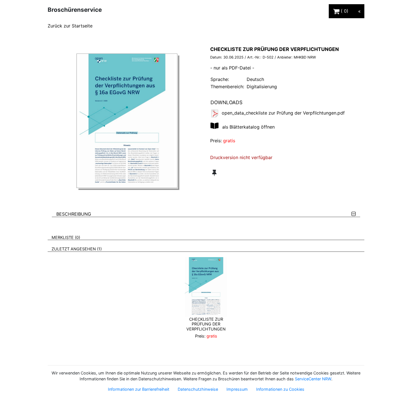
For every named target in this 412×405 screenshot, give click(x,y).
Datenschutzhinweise (198, 389)
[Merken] (214, 172)
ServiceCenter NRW (313, 378)
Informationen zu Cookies (280, 389)
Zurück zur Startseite (70, 26)
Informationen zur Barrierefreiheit (138, 389)
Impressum (237, 389)
